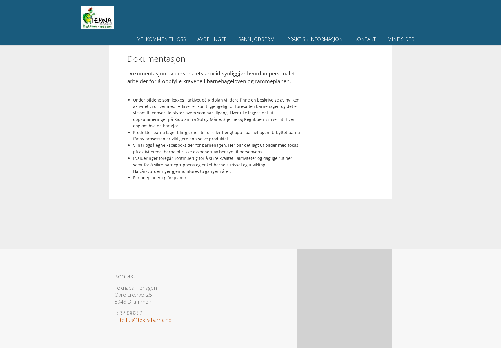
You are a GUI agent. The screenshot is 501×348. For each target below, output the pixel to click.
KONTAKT (365, 39)
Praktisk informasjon (315, 39)
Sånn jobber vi (256, 39)
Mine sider (400, 39)
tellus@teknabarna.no (146, 319)
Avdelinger (212, 39)
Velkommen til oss (161, 39)
